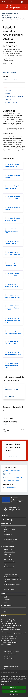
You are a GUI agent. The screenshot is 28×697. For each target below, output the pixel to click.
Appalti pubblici (8, 559)
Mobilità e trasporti (9, 567)
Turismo (6, 564)
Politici (5, 537)
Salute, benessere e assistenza (12, 584)
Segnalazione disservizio (10, 654)
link (6, 684)
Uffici (5, 532)
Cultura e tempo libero (9, 552)
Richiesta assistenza (9, 659)
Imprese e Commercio (9, 557)
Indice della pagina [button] (10, 85)
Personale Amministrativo (10, 539)
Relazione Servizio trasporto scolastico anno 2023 (13, 320)
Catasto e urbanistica (9, 562)
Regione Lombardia (7, 2)
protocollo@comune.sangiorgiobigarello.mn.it (13, 633)
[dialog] (14, 683)
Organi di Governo (8, 527)
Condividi (5, 72)
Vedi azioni (13, 72)
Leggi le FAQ (7, 656)
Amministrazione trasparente (11, 666)
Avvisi (5, 602)
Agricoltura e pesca (9, 589)
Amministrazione (11, 13)
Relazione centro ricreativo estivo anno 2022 (11, 231)
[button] (14, 694)
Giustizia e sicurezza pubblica (11, 577)
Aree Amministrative (9, 529)
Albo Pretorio (7, 669)
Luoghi (5, 609)
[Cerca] (25, 7)
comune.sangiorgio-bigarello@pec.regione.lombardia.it (10, 628)
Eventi (5, 611)
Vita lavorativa (7, 554)
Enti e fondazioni (8, 534)
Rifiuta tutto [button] (14, 691)
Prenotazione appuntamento (11, 651)
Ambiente (6, 582)
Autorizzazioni (7, 587)
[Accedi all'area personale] (21, 2)
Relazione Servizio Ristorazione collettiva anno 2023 (12, 308)
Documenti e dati (6, 15)
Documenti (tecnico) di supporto (10, 17)
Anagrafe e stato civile (9, 549)
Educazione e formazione (10, 574)
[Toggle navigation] (3, 7)
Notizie (5, 597)
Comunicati (7, 599)
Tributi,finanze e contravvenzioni (12, 579)
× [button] (26, 672)
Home (3, 13)
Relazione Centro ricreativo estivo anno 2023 (11, 365)
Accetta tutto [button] (14, 687)
